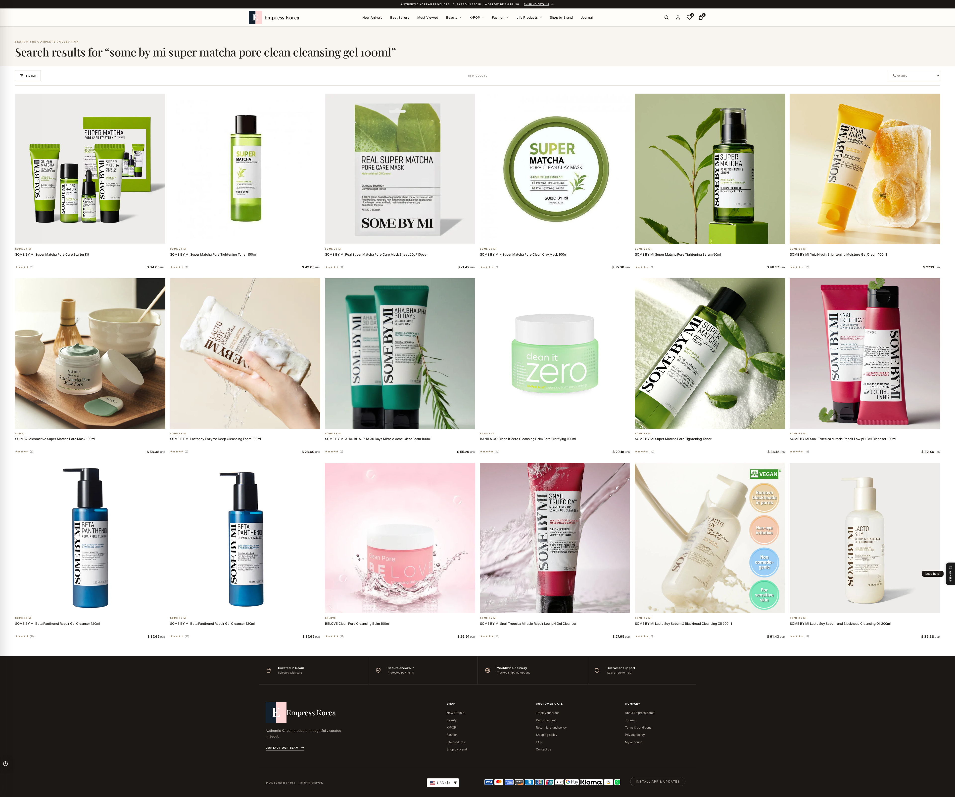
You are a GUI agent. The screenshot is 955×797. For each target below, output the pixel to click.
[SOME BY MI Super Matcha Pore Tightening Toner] (710, 353)
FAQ (539, 742)
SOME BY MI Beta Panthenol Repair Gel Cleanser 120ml (57, 624)
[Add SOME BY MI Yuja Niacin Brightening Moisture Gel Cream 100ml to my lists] (871, 237)
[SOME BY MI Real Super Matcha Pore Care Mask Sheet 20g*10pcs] (400, 169)
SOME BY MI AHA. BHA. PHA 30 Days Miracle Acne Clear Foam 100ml (377, 439)
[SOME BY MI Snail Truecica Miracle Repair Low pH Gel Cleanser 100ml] (865, 353)
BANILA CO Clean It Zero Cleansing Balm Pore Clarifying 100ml (528, 439)
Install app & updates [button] (658, 781)
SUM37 (20, 433)
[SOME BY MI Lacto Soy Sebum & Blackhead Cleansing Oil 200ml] (710, 538)
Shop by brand (457, 749)
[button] (84, 237)
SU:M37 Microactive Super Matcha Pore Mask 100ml (55, 439)
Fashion (498, 17)
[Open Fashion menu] (508, 17)
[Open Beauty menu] (461, 17)
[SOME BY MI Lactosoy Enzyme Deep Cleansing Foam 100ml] (245, 353)
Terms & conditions (638, 727)
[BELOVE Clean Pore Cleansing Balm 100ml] (400, 538)
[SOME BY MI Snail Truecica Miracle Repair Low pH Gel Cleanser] (555, 538)
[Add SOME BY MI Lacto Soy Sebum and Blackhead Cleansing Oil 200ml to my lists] (871, 607)
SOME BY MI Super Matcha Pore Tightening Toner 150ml (213, 254)
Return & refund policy (551, 727)
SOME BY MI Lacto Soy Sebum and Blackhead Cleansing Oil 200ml (840, 624)
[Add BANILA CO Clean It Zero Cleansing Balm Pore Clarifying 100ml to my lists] (561, 422)
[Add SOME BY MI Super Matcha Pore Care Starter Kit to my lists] (96, 237)
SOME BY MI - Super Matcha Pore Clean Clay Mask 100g (523, 254)
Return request (546, 720)
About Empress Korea (640, 713)
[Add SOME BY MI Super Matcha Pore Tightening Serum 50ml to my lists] (716, 237)
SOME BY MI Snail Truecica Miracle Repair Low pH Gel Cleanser (528, 624)
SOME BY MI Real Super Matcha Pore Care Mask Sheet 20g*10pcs (375, 254)
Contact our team (282, 747)
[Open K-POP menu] (483, 17)
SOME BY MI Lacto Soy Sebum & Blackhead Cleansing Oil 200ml (683, 624)
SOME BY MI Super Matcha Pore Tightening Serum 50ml (678, 254)
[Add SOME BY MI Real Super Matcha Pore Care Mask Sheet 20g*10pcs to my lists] (406, 237)
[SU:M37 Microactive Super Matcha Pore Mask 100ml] (90, 353)
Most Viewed (427, 17)
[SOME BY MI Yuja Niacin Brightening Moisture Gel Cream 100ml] (865, 169)
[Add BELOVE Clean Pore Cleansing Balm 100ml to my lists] (406, 607)
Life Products (527, 17)
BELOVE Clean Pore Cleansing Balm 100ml (357, 624)
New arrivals (455, 713)
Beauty (451, 17)
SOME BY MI (23, 249)
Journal (587, 17)
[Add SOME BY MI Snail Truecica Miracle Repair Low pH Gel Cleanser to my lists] (561, 607)
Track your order (547, 713)
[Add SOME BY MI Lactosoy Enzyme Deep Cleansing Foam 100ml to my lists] (251, 422)
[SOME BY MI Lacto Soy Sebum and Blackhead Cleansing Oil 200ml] (865, 538)
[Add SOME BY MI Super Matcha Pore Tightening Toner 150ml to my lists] (251, 237)
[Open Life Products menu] (541, 17)
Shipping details (536, 4)
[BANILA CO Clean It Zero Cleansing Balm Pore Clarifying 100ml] (555, 353)
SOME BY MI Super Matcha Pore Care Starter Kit (52, 254)
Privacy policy (635, 735)
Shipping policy (546, 735)
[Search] (666, 17)
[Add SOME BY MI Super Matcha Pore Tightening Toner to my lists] (716, 422)
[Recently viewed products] (5, 764)
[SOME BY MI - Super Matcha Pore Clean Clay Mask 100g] (555, 169)
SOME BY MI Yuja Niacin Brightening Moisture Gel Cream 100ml (838, 254)
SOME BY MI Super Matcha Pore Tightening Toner (673, 439)
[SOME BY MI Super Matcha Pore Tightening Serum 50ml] (710, 169)
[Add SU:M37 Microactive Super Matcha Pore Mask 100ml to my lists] (96, 422)
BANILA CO (487, 433)
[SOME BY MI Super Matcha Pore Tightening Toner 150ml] (245, 169)
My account (633, 742)
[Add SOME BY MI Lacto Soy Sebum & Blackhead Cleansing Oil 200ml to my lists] (716, 607)
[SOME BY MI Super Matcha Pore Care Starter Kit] (90, 169)
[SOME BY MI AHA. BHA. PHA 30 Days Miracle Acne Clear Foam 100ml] (400, 353)
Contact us (543, 749)
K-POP (475, 17)
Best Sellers (399, 17)
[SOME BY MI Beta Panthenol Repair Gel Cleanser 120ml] (90, 538)
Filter (31, 75)
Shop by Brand (561, 17)
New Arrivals (372, 17)
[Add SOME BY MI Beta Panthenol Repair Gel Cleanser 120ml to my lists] (96, 607)
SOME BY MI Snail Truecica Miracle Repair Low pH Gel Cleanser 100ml (843, 439)
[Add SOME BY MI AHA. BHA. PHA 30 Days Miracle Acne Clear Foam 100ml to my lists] (406, 422)
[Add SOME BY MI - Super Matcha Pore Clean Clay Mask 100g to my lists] (561, 237)
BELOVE (330, 618)
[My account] (677, 17)
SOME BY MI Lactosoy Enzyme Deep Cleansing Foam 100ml (215, 439)
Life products (456, 742)
